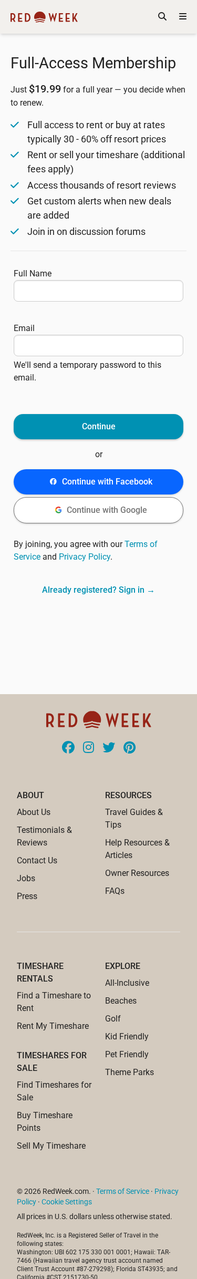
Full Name (32, 274)
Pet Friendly (127, 1054)
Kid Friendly (127, 1036)
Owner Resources (137, 873)
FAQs (115, 891)
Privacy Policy (84, 557)
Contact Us (37, 860)
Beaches (121, 1001)
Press (27, 896)
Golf (113, 1019)
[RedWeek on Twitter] (108, 748)
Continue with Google (107, 510)
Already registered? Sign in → (98, 590)
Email (24, 328)
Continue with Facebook (107, 482)
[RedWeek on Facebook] (68, 748)
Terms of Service (122, 1191)
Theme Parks (129, 1072)
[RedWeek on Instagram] (88, 748)
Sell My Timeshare (51, 1146)
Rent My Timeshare (53, 1026)
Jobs (26, 878)
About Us (33, 812)
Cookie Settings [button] (67, 1202)
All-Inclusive (127, 983)
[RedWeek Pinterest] (129, 748)
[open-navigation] (182, 17)
